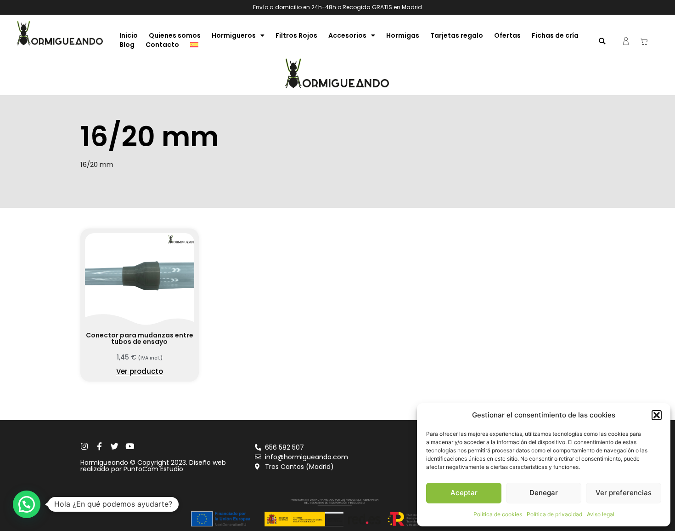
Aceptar (464, 492)
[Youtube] (130, 446)
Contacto (162, 44)
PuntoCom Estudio (153, 469)
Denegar (543, 492)
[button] (656, 415)
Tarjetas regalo (456, 35)
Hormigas (402, 35)
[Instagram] (84, 446)
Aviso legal (600, 514)
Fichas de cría (555, 35)
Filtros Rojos (296, 35)
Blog (127, 44)
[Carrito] (644, 41)
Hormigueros (234, 35)
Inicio (128, 35)
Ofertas (507, 35)
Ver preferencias (624, 492)
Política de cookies (497, 514)
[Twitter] (114, 446)
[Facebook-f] (99, 446)
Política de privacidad (554, 514)
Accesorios (347, 35)
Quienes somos (175, 35)
